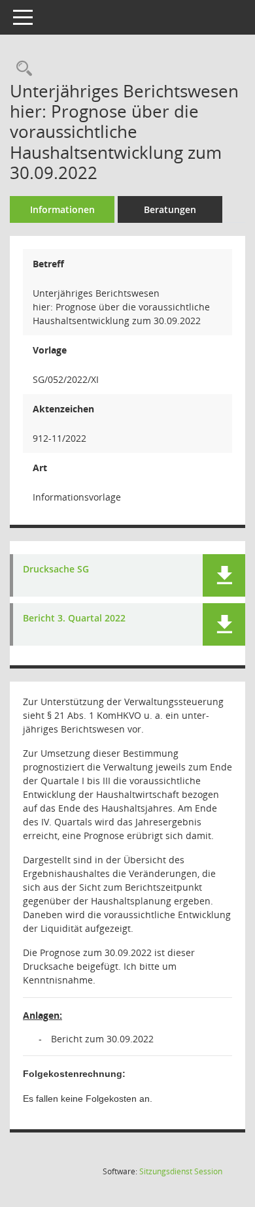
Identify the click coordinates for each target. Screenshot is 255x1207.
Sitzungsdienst (180, 1171)
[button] (224, 575)
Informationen (62, 209)
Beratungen (170, 209)
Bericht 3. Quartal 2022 (74, 618)
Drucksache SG (56, 569)
